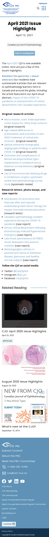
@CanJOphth (21, 271)
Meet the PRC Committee (18, 461)
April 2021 (12, 63)
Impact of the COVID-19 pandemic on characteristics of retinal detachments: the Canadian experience (24, 101)
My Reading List (9, 513)
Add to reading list (24, 53)
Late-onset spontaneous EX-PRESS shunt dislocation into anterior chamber (23, 242)
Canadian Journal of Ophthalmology (24, 44)
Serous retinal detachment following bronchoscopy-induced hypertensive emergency (24, 231)
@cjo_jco (22, 274)
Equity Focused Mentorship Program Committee (24, 504)
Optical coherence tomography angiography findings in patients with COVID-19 (25, 148)
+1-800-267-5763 (17, 466)
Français (43, 4)
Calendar (7, 524)
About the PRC (11, 456)
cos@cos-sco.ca (17, 472)
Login (4, 517)
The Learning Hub (10, 495)
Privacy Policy (7, 531)
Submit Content (12, 450)
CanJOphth (22, 278)
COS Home (7, 486)
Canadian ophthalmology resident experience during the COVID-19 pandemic (23, 220)
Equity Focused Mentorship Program (18, 500)
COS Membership (10, 491)
